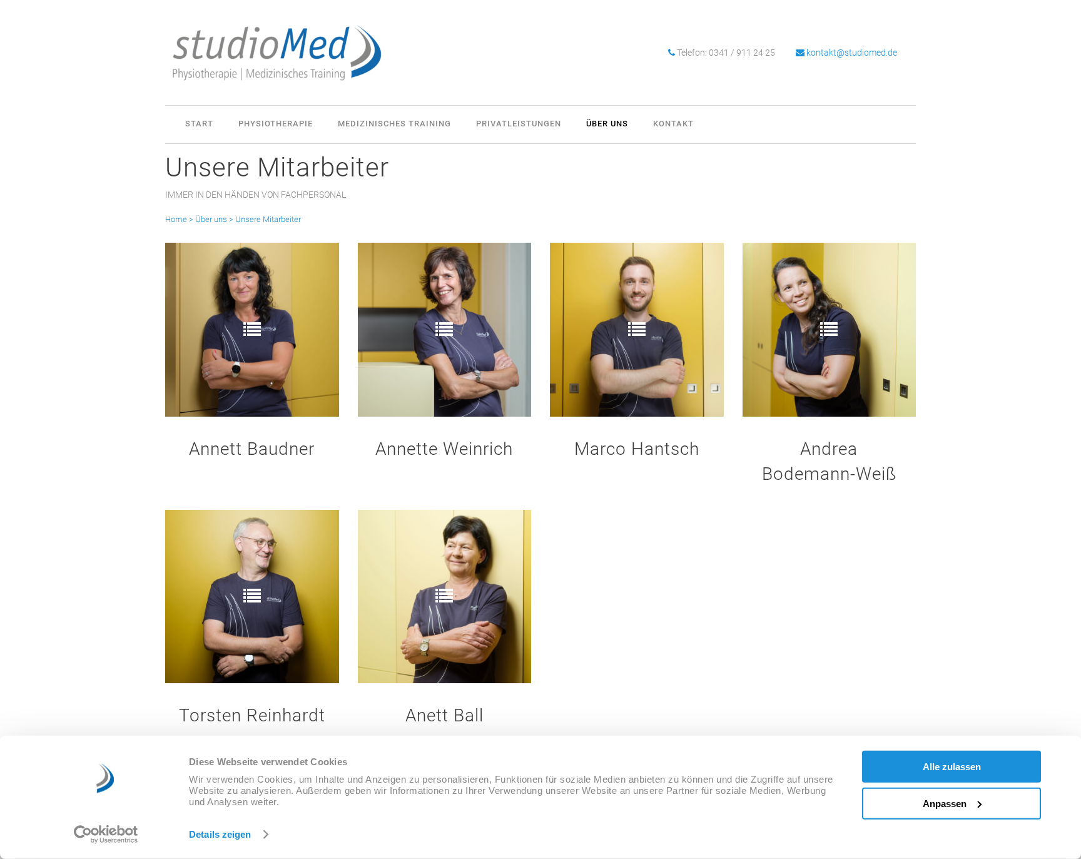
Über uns (211, 219)
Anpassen (945, 803)
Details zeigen (220, 834)
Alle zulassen (952, 766)
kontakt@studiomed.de (851, 53)
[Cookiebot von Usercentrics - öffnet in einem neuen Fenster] (106, 834)
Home (176, 219)
